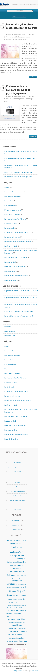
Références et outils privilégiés (17, 491)
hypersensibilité (14, 578)
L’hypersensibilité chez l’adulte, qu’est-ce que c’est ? (21, 153)
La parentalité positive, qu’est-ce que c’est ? (18, 177)
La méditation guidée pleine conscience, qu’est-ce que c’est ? (21, 28)
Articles (8, 37)
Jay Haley (9, 599)
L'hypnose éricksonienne (12, 210)
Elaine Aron (14, 562)
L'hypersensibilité (10, 205)
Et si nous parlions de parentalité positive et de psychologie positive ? (18, 90)
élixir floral (16, 641)
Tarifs (17, 476)
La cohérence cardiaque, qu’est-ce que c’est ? (19, 172)
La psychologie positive (20, 39)
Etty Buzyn (20, 568)
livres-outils (12, 607)
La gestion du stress (11, 223)
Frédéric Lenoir (19, 575)
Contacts (17, 482)
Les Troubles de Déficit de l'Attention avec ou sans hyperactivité (20, 252)
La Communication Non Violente (15, 219)
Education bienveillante (12, 196)
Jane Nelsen (21, 596)
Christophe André (16, 555)
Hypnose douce (22, 578)
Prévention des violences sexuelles (16, 275)
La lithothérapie (9, 228)
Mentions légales (17, 496)
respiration (22, 622)
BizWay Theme (17, 671)
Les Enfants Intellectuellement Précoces (17, 241)
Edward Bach (8, 201)
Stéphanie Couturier (18, 631)
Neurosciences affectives (20, 616)
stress (7, 631)
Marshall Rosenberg (17, 610)
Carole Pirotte (20, 543)
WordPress (34, 671)
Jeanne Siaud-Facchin (17, 599)
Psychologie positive (11, 280)
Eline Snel (21, 562)
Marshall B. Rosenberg (21, 607)
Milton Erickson (10, 616)
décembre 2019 (9, 336)
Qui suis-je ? (17, 462)
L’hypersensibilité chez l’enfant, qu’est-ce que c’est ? (21, 160)
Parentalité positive (18, 99)
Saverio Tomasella (22, 628)
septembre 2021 (9, 326)
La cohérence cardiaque (12, 214)
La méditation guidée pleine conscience (17, 232)
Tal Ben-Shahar (15, 635)
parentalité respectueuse (14, 622)
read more (33, 77)
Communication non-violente (13, 192)
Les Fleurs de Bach (10, 246)
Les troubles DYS (10, 262)
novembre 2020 (9, 331)
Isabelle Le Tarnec (20, 34)
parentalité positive (16, 619)
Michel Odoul (24, 614)
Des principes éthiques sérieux (17, 500)
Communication (11, 559)
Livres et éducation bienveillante (15, 266)
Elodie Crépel (13, 565)
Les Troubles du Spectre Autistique (15, 257)
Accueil (17, 458)
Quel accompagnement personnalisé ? (17, 467)
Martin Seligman (13, 614)
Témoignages (17, 471)
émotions (23, 641)
